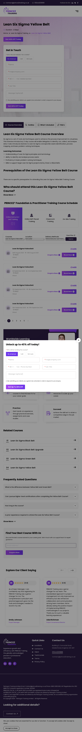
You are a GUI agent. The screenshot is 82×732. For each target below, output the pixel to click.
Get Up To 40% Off (15, 387)
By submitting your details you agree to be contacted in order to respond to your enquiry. (34, 381)
